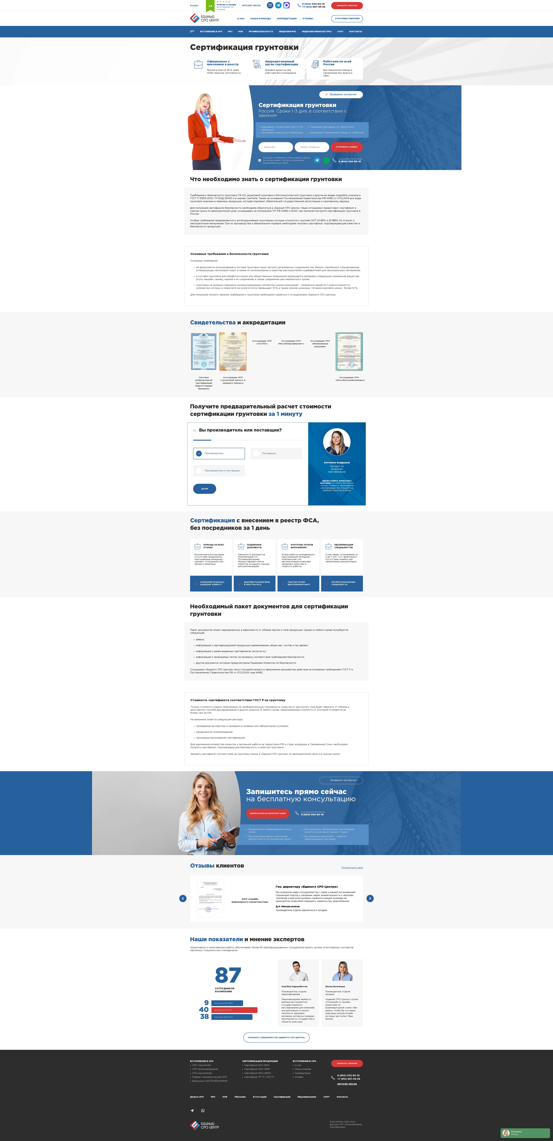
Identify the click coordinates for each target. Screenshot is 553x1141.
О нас (241, 19)
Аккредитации (287, 19)
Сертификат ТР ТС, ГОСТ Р (259, 1077)
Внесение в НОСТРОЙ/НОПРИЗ (209, 1081)
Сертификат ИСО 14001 (257, 1069)
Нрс (230, 32)
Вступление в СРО (211, 32)
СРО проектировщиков (205, 1069)
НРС (213, 1097)
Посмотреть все (352, 868)
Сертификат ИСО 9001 (256, 1065)
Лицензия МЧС (287, 32)
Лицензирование (307, 1097)
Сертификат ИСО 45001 (257, 1073)
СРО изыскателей (202, 1073)
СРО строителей (201, 1065)
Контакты (355, 32)
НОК (240, 32)
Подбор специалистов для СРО (209, 1077)
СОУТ (340, 32)
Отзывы (307, 19)
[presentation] (182, 898)
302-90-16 (313, 4)
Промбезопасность (261, 32)
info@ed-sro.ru (251, 5)
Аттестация (259, 1097)
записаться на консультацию (268, 813)
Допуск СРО (197, 1097)
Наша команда (260, 19)
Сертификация (282, 1097)
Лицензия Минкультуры (317, 32)
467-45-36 (313, 7)
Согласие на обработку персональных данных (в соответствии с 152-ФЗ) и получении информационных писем (286, 160)
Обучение (240, 1097)
